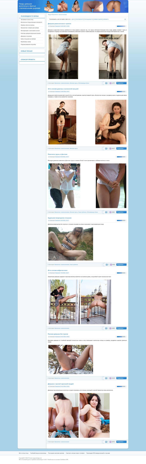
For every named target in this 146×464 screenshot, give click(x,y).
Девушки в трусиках (26, 36)
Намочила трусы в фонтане (57, 154)
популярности (79, 19)
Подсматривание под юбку (28, 44)
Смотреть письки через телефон (75, 453)
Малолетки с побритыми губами (30, 28)
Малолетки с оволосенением (59, 14)
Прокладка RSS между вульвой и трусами (98, 453)
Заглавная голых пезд (27, 19)
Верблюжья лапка (26, 41)
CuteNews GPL (64, 459)
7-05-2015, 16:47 (64, 273)
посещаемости (88, 19)
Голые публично (82, 212)
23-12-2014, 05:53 (64, 336)
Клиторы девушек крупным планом (31, 33)
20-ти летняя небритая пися (57, 270)
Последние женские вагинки (56, 453)
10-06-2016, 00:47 (64, 91)
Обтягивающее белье (83, 83)
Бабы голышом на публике (28, 39)
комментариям (98, 19)
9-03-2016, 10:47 (64, 156)
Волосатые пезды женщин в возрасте (31, 22)
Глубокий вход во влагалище (38, 453)
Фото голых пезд (23, 453)
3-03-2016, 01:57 (64, 220)
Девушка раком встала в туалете (59, 23)
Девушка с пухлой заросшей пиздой (60, 384)
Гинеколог (57, 26)
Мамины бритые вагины (27, 25)
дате (73, 19)
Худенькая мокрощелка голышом (59, 218)
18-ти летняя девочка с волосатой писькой (63, 89)
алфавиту (106, 19)
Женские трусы (74, 83)
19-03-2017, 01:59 (64, 26)
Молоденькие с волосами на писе (30, 30)
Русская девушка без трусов (58, 334)
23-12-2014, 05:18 (64, 386)
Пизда (49, 14)
